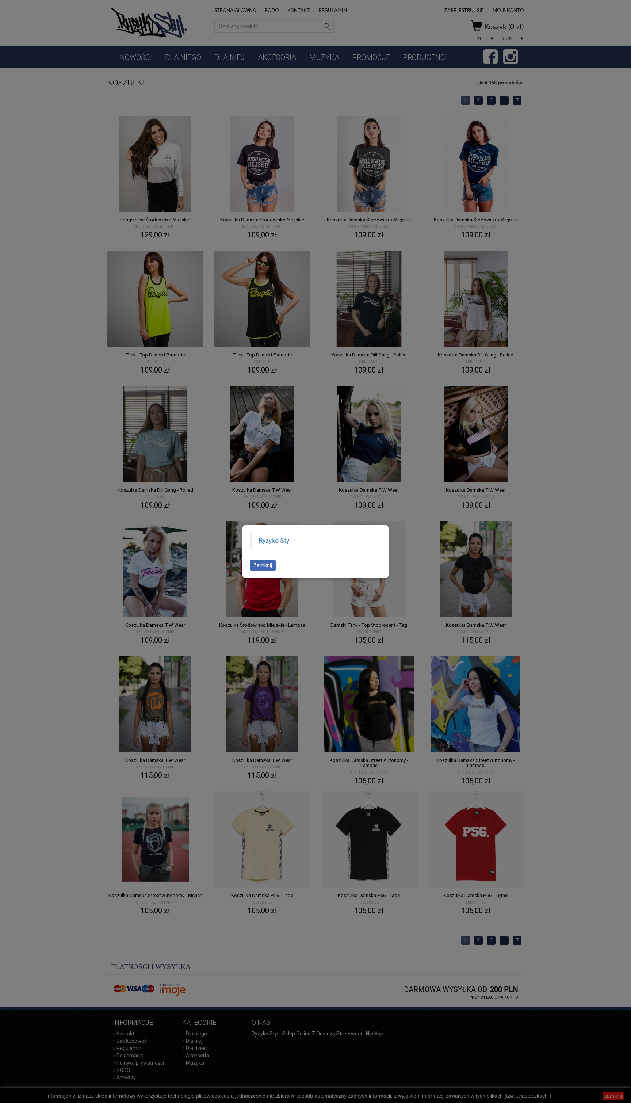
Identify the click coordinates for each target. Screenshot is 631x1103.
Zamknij (262, 565)
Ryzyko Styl (275, 540)
